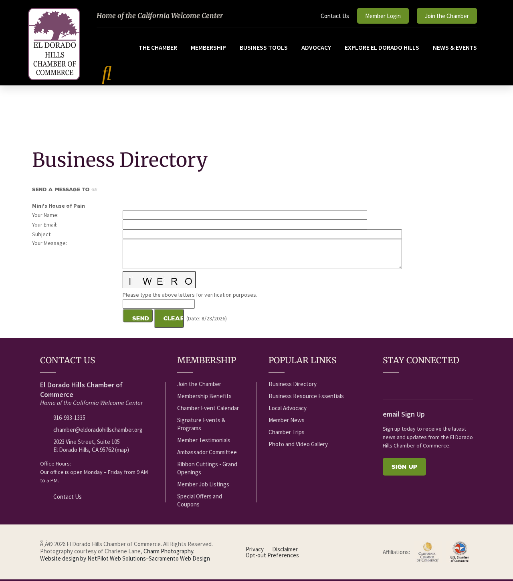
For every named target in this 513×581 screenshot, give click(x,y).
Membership (208, 47)
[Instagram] (446, 384)
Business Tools (264, 47)
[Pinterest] (461, 384)
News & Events (455, 47)
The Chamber (158, 47)
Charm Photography (168, 551)
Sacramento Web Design (179, 558)
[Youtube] (402, 384)
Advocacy (316, 47)
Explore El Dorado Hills (382, 47)
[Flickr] (431, 384)
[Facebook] (387, 384)
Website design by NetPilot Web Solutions (93, 558)
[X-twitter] (416, 384)
